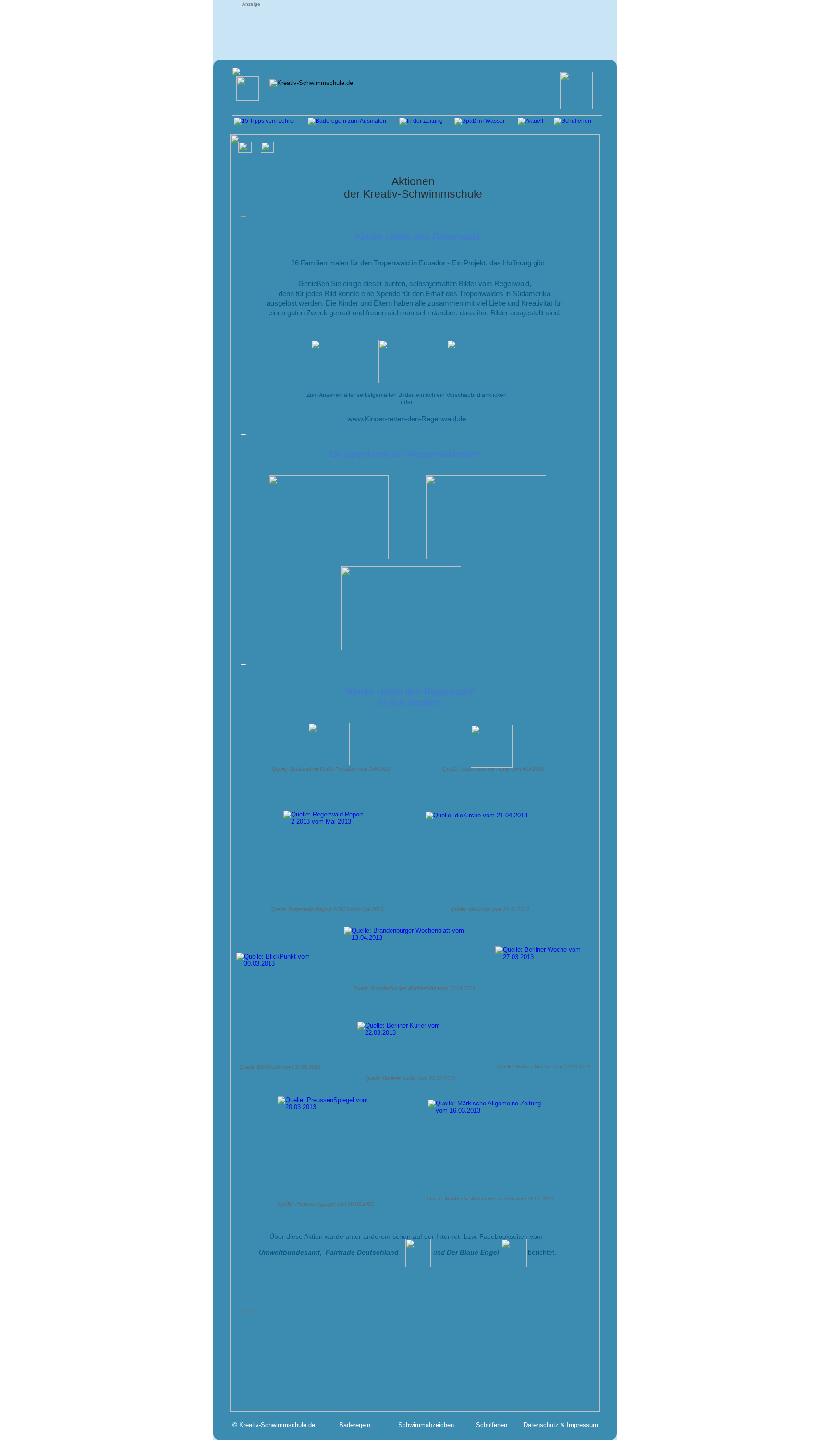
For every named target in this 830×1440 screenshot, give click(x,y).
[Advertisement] (414, 29)
